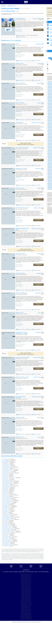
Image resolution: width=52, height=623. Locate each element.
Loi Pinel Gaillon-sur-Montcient (7, 485)
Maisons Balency (19, 201)
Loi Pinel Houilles (5, 491)
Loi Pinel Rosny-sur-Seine (6, 526)
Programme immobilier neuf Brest (26, 577)
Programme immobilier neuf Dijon (26, 579)
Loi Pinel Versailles (5, 543)
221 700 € (21, 231)
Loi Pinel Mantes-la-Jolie (6, 506)
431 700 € (21, 84)
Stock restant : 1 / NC (19, 75)
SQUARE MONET (19, 122)
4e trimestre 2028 (20, 159)
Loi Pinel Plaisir (4, 521)
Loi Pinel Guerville (5, 489)
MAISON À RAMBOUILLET (21, 293)
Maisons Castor (18, 390)
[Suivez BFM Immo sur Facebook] (21, 566)
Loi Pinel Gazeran (5, 488)
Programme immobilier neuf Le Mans (26, 583)
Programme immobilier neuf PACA (26, 615)
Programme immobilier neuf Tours (26, 607)
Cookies (35, 571)
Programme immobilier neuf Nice (26, 593)
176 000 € (21, 45)
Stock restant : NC (19, 30)
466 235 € (21, 274)
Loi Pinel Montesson (5, 515)
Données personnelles (30, 571)
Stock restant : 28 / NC (20, 160)
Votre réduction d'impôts (33, 35)
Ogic (16, 181)
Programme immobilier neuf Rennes (26, 600)
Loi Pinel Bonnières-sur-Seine (7, 467)
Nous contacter (6, 571)
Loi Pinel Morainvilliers (6, 518)
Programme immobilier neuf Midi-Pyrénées (26, 614)
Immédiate (19, 29)
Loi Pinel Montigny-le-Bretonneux (8, 516)
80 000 (21, 19)
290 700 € (21, 438)
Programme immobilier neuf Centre (26, 612)
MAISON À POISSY (20, 102)
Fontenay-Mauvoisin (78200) (38, 396)
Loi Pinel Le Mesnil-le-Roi (6, 499)
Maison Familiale (19, 76)
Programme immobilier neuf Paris (26, 597)
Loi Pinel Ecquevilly (5, 479)
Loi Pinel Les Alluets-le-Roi (7, 501)
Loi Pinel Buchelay (5, 468)
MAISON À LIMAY (19, 63)
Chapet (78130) (40, 417)
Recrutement (15, 571)
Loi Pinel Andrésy (5, 459)
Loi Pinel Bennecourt (5, 462)
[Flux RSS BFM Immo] (11, 566)
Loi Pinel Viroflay (5, 545)
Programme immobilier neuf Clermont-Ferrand (26, 578)
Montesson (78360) (40, 168)
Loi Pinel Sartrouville (5, 533)
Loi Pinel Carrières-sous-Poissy (7, 469)
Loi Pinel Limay (4, 504)
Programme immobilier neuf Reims (26, 599)
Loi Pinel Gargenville (5, 486)
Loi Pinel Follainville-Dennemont (7, 481)
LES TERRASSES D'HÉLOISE (22, 147)
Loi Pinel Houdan (5, 490)
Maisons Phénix (18, 115)
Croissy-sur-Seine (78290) (38, 18)
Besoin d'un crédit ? (21, 36)
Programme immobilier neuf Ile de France (26, 613)
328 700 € (21, 418)
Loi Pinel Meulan (5, 513)
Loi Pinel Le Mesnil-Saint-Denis (7, 500)
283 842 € (21, 64)
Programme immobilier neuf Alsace (26, 608)
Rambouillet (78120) (39, 293)
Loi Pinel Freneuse (5, 484)
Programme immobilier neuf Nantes (26, 592)
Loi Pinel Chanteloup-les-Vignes (7, 472)
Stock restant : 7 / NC (19, 345)
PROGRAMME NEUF (20, 18)
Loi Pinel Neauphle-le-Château (7, 519)
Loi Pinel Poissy (5, 522)
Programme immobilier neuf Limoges (26, 585)
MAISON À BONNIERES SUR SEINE (22, 229)
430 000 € (21, 189)
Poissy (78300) (40, 102)
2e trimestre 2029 (20, 54)
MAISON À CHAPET (20, 417)
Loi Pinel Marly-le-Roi (6, 507)
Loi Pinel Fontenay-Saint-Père (7, 483)
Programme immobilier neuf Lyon (26, 586)
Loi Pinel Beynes (5, 463)
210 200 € (21, 358)
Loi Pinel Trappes (5, 537)
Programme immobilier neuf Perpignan (26, 598)
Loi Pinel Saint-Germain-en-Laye (8, 528)
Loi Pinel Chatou (5, 475)
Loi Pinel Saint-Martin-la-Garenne (8, 530)
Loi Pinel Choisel (5, 476)
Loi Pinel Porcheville (5, 523)
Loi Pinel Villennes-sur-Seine (7, 544)
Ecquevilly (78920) (40, 332)
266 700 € (21, 399)
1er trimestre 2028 (20, 134)
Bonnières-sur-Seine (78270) (38, 122)
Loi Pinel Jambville (5, 493)
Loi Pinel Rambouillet (5, 525)
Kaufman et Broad (19, 346)
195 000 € (21, 378)
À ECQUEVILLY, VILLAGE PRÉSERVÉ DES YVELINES (22, 333)
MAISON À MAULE (20, 188)
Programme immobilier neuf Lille (26, 584)
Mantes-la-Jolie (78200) (39, 207)
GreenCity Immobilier (19, 136)
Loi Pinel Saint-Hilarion (6, 529)
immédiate (19, 74)
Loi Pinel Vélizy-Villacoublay (7, 541)
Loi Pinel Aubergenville (6, 460)
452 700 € (21, 255)
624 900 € (21, 169)
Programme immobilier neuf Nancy (26, 591)
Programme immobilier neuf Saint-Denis (26, 601)
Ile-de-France (27, 8)
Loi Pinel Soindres (5, 535)
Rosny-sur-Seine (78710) (38, 357)
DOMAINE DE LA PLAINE (21, 168)
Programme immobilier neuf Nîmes (26, 594)
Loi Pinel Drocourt (5, 478)
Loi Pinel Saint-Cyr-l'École (6, 527)
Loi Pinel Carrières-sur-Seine (7, 470)
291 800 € (21, 314)
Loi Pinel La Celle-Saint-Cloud (7, 497)
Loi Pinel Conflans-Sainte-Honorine (8, 477)
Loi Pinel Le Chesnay (5, 498)
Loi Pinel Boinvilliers (5, 464)
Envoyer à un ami (21, 60)
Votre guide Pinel (21, 35)
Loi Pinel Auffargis (5, 461)
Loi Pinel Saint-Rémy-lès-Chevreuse (8, 532)
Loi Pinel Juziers (5, 496)
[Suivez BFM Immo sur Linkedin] (41, 566)
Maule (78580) (41, 188)
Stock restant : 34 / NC (20, 135)
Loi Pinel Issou (4, 492)
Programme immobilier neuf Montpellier (26, 590)
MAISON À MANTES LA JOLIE (22, 207)
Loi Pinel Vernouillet (5, 542)
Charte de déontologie (44, 571)
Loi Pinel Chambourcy (6, 471)
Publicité (11, 571)
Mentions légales (22, 571)
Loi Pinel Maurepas (5, 511)
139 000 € (21, 334)
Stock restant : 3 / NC (19, 55)
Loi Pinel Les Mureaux (6, 503)
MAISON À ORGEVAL (20, 83)
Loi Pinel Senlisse (5, 534)
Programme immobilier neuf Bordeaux (26, 576)
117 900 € (21, 123)
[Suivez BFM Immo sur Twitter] (31, 566)
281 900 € (21, 209)
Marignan (17, 161)
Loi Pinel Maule (4, 508)
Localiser (29, 60)
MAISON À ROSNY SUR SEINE (22, 357)
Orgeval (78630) (40, 83)
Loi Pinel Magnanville (5, 505)
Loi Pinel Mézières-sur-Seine (7, 514)
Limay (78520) (41, 63)
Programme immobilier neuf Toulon (26, 605)
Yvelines (22, 8)
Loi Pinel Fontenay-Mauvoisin (7, 482)
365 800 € (21, 294)
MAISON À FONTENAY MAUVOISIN (21, 397)
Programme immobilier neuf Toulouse (26, 606)
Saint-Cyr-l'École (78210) (38, 147)
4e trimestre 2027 (20, 179)
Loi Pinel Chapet (5, 474)
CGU (39, 571)
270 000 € (21, 104)
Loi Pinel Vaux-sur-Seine (6, 540)
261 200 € (21, 149)
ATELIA (17, 43)
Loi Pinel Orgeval (5, 520)
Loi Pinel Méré (4, 512)
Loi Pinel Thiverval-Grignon (7, 536)
